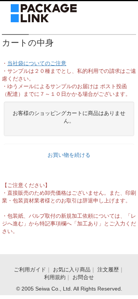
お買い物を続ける (69, 155)
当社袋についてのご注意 (36, 63)
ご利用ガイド (30, 269)
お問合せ (83, 277)
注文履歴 (108, 269)
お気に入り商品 (71, 269)
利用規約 (55, 277)
